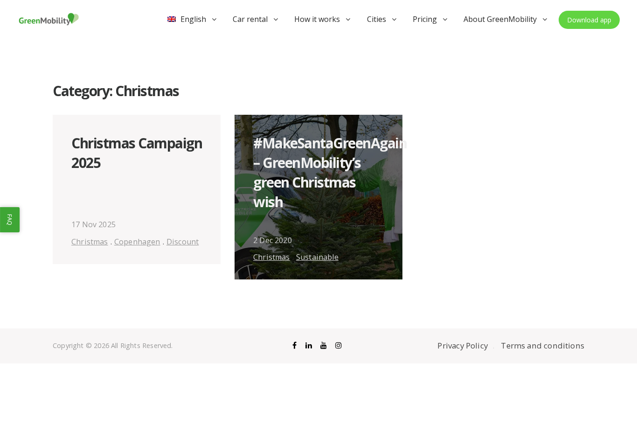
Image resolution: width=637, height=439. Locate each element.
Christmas (89, 241)
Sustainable (317, 257)
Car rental (250, 19)
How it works (317, 19)
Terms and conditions (542, 345)
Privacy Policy (462, 345)
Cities (376, 19)
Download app (589, 19)
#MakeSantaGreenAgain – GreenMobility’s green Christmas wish (330, 172)
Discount (182, 241)
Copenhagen (137, 241)
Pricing (425, 19)
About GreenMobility (500, 19)
